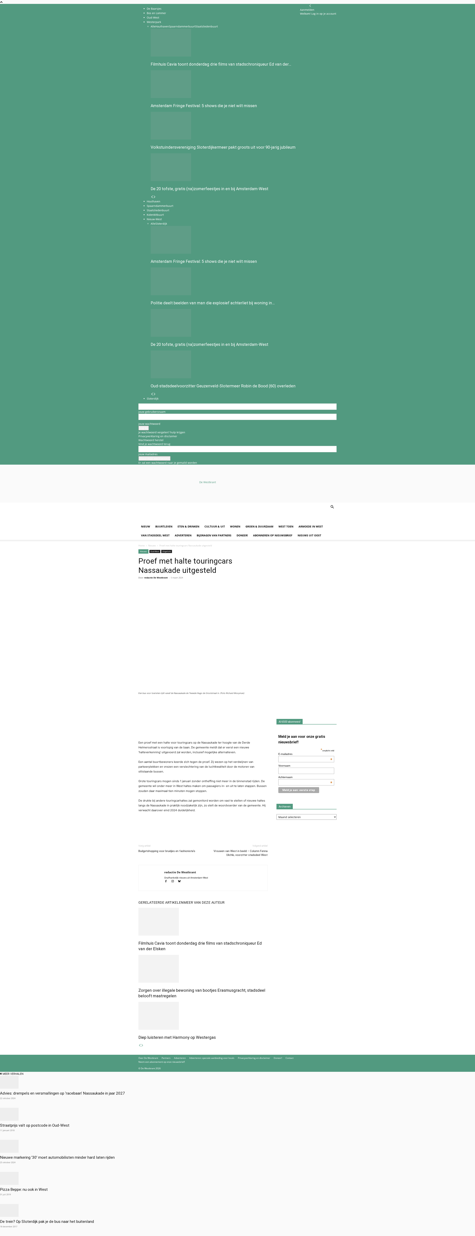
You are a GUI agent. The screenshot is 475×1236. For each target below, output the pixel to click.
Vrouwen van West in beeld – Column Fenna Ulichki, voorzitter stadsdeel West (241, 853)
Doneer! (242, 535)
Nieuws (152, 545)
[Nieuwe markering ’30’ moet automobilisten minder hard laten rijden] (237, 1146)
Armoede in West (311, 526)
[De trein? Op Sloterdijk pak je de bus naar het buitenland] (237, 1210)
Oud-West (154, 551)
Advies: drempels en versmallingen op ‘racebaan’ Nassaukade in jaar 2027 (62, 1093)
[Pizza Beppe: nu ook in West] (237, 1178)
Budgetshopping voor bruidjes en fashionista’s (166, 851)
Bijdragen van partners (214, 535)
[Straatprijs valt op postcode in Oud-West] (237, 1114)
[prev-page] (139, 1045)
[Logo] (166, 520)
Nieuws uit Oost (309, 535)
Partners (166, 1058)
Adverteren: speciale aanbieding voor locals (211, 1058)
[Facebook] (142, 592)
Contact (290, 1058)
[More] (185, 592)
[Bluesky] (181, 881)
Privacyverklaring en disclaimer (157, 436)
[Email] (159, 592)
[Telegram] (176, 592)
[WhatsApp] (150, 592)
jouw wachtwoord (149, 424)
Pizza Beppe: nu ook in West (24, 1189)
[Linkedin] (167, 592)
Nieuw (145, 526)
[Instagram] (174, 881)
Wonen (235, 526)
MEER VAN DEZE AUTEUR (204, 902)
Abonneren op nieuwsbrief (272, 535)
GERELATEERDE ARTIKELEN (161, 902)
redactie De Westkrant (156, 577)
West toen (286, 526)
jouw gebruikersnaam (152, 411)
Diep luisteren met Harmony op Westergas (177, 1037)
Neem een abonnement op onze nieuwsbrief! (161, 1061)
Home (141, 545)
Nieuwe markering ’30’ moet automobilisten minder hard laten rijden (57, 1157)
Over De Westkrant (148, 1058)
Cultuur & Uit (214, 526)
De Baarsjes (154, 8)
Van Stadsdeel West (155, 535)
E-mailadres (305, 753)
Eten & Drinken (188, 526)
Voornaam (284, 765)
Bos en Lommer (156, 13)
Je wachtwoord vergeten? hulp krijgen (161, 432)
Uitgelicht (166, 551)
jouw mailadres (148, 454)
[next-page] (142, 1045)
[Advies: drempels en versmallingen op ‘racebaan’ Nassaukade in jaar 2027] (237, 1082)
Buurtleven (163, 526)
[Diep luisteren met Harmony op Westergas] (203, 1016)
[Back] (310, 6)
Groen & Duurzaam (259, 526)
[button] (332, 507)
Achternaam (305, 777)
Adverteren (183, 535)
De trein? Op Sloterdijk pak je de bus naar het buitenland (47, 1221)
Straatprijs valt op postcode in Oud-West (34, 1125)
